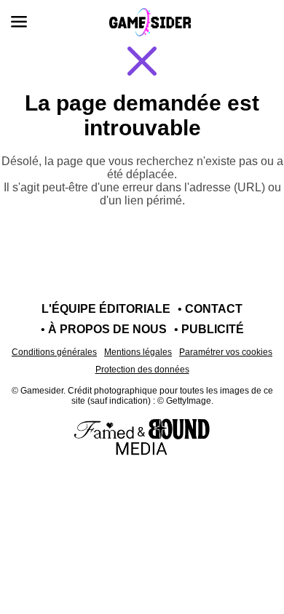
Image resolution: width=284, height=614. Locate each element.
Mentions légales (138, 352)
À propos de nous (107, 329)
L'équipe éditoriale (106, 309)
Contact (213, 309)
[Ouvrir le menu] (19, 22)
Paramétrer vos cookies (225, 352)
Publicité (212, 329)
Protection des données (142, 369)
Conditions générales (54, 352)
